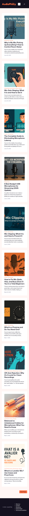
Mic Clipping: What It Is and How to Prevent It (14, 235)
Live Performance (14, 88)
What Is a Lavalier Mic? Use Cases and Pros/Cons (14, 473)
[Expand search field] (24, 4)
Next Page (23, 491)
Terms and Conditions (21, 510)
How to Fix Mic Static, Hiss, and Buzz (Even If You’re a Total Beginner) (14, 281)
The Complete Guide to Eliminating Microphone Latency (14, 138)
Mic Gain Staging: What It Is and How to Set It (14, 91)
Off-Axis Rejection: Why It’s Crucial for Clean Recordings (14, 375)
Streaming (6, 40)
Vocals (11, 40)
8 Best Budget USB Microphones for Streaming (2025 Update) (12, 187)
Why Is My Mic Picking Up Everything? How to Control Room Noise (13, 44)
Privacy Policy (19, 508)
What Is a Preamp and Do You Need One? (13, 328)
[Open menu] (19, 4)
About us (18, 504)
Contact (18, 505)
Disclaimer (18, 507)
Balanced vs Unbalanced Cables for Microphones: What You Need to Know (14, 424)
